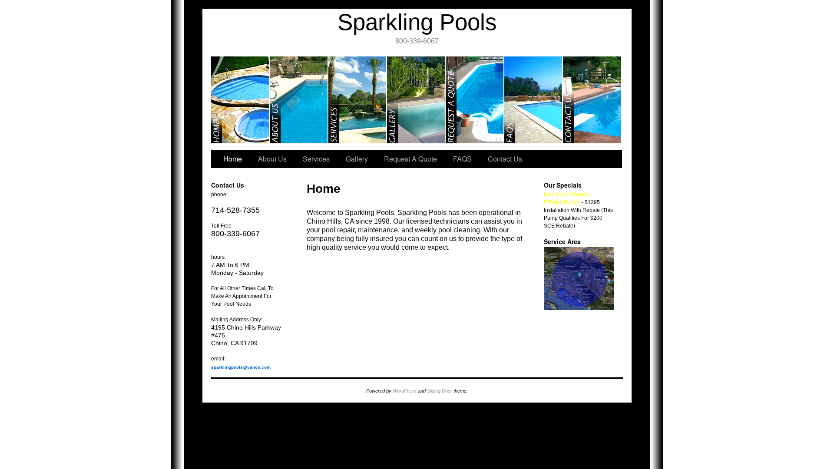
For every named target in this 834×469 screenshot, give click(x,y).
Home (240, 99)
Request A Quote (475, 99)
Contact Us (592, 99)
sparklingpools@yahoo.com (241, 367)
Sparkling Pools (417, 22)
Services (357, 99)
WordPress (405, 390)
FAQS (533, 99)
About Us (299, 99)
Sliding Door (439, 390)
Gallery (416, 99)
